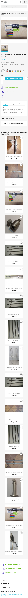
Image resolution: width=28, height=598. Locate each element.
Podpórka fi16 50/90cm (14, 341)
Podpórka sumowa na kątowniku (14, 156)
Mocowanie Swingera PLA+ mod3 (14, 525)
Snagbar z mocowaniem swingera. (14, 551)
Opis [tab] (5, 104)
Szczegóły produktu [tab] (15, 104)
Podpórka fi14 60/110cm (14, 314)
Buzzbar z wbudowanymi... (14, 182)
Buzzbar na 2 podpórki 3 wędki (14, 288)
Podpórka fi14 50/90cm (14, 261)
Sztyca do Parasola (14, 420)
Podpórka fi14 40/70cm (14, 393)
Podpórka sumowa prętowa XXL (14, 367)
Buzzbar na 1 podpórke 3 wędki (14, 472)
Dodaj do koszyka (14, 78)
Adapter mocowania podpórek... (14, 499)
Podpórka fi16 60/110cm (14, 446)
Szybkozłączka (14, 235)
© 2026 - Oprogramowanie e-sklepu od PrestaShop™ (11, 595)
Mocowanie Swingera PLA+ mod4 (14, 209)
